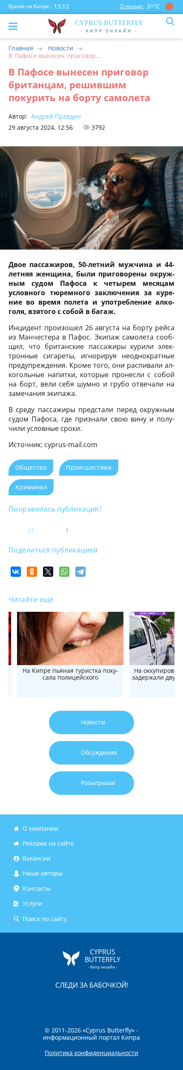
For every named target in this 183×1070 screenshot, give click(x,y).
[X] (48, 571)
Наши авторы (43, 873)
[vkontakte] (122, 1003)
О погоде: (131, 6)
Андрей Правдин (55, 116)
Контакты (37, 888)
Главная (21, 48)
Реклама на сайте (48, 843)
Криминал (31, 487)
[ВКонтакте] (16, 571)
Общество (30, 467)
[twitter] (82, 1003)
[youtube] (140, 1003)
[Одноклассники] (32, 571)
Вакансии (37, 858)
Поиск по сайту (45, 919)
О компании (40, 828)
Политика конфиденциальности (91, 1053)
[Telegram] (80, 571)
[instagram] (63, 1003)
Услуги (32, 903)
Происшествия (89, 467)
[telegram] (102, 1003)
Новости (60, 48)
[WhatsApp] (64, 571)
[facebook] (43, 1003)
